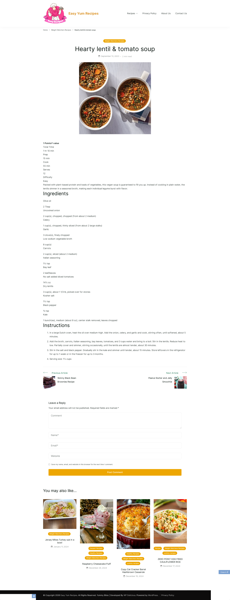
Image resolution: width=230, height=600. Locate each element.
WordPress (153, 595)
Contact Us (181, 13)
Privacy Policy (149, 13)
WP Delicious (129, 595)
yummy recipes (133, 563)
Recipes (131, 13)
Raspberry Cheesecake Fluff (96, 564)
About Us (166, 13)
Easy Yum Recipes (84, 13)
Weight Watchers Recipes (114, 41)
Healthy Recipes (96, 553)
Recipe (157, 548)
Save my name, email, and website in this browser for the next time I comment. (82, 464)
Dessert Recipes (96, 548)
